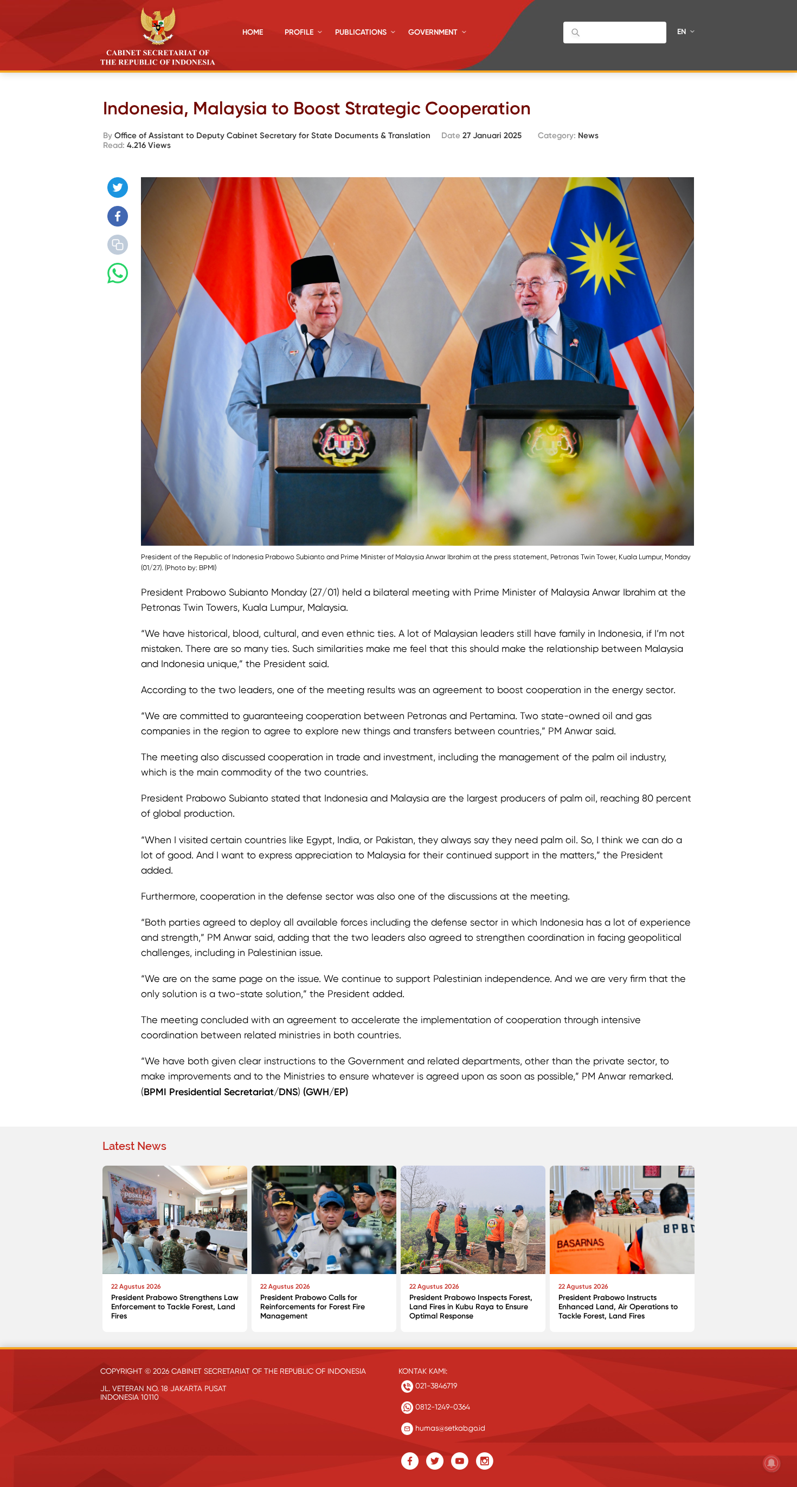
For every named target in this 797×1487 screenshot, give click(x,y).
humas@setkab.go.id (449, 1428)
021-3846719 (435, 1385)
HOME (252, 32)
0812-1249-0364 (441, 1406)
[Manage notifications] (771, 1463)
